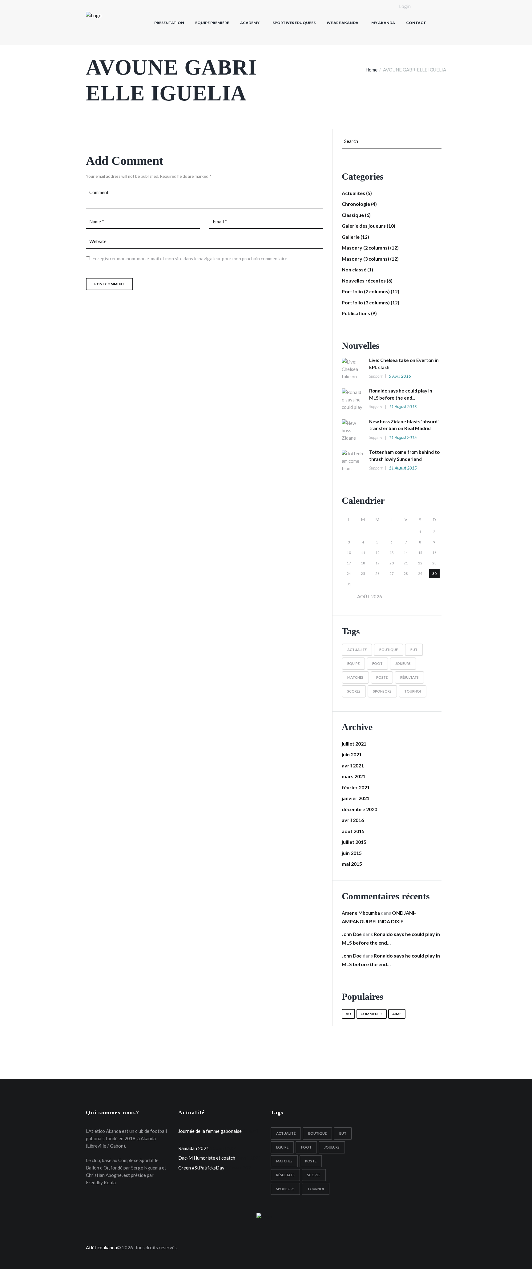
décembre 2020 (359, 809)
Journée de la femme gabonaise (210, 1131)
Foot (377, 663)
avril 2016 (353, 820)
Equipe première (212, 22)
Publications (356, 313)
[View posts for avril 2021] (349, 596)
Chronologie (356, 204)
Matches (355, 677)
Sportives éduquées (294, 22)
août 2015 (353, 831)
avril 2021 (353, 765)
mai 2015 (352, 864)
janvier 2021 (355, 798)
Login (405, 6)
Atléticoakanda (101, 1247)
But (413, 650)
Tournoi (412, 691)
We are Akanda (342, 22)
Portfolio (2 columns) (366, 291)
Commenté (372, 1013)
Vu (348, 1013)
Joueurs (403, 663)
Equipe (353, 663)
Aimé (396, 1013)
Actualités (353, 193)
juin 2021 (352, 754)
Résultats (409, 677)
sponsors (382, 691)
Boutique (388, 650)
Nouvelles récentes (364, 280)
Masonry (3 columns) (365, 259)
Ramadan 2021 (193, 1148)
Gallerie (351, 237)
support (375, 376)
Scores (354, 691)
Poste (382, 677)
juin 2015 (352, 853)
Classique (353, 215)
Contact (416, 22)
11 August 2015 (403, 406)
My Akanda (383, 22)
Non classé (354, 269)
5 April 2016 (400, 376)
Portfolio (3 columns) (366, 302)
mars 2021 (353, 776)
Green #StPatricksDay (201, 1167)
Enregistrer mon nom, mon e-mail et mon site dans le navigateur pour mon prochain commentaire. (190, 258)
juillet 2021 (354, 743)
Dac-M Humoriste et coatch (206, 1158)
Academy (250, 22)
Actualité (357, 650)
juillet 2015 (354, 842)
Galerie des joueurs (364, 226)
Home (371, 69)
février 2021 (356, 787)
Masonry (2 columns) (365, 247)
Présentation (169, 22)
